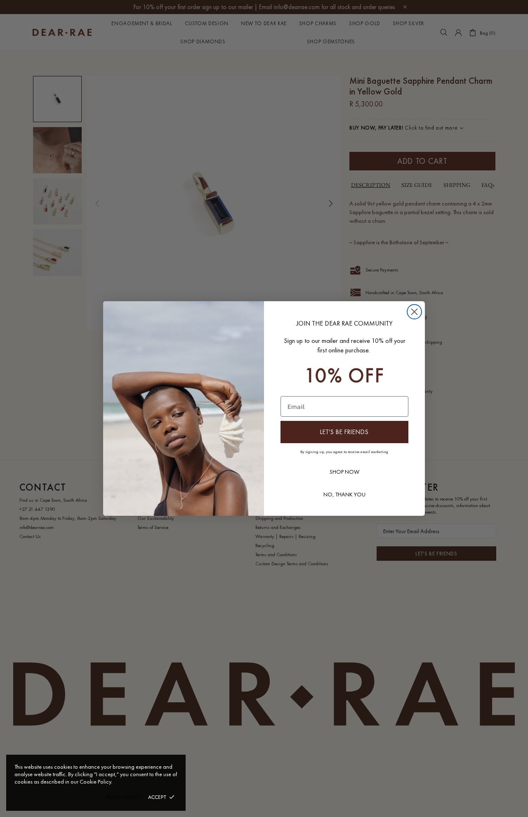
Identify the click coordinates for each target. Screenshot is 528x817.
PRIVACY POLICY (123, 797)
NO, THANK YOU (344, 494)
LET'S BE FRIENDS (344, 431)
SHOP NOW (344, 471)
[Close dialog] (414, 312)
